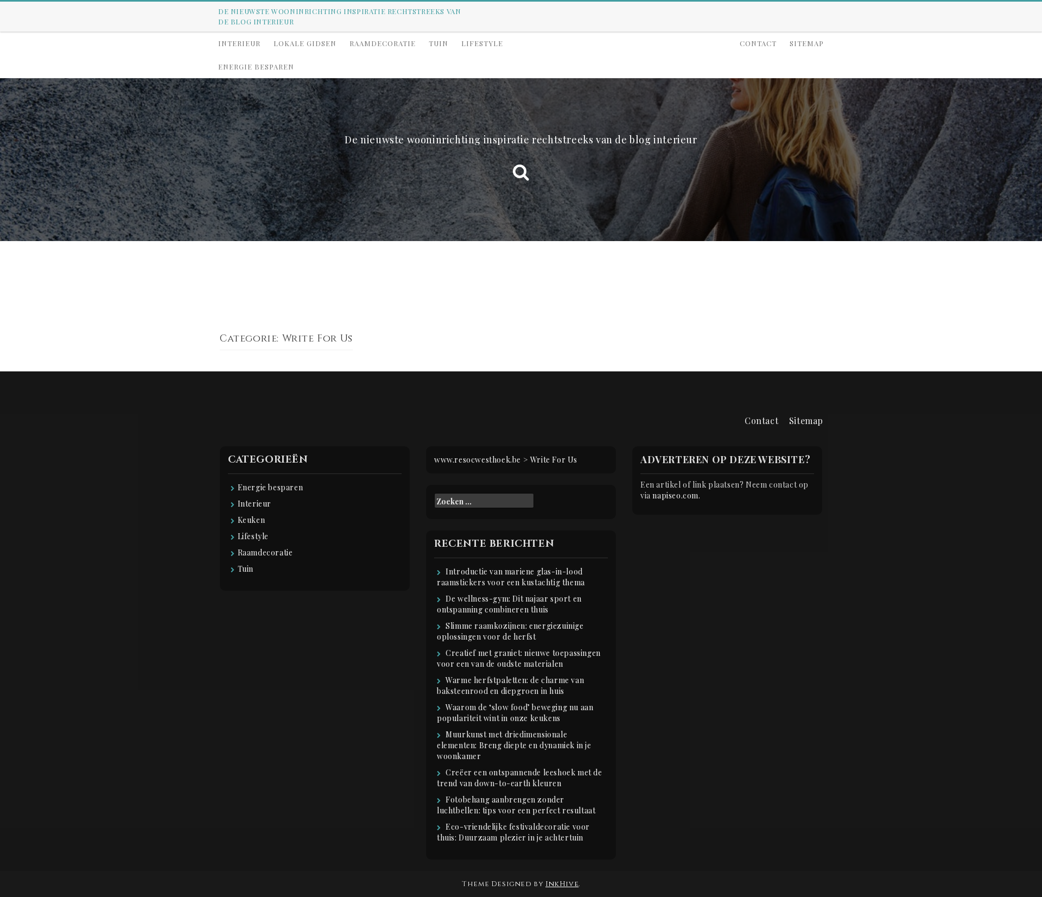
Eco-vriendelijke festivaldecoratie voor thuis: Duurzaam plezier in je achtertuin (513, 832)
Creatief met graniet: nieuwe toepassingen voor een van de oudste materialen (519, 658)
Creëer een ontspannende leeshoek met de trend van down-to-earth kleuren (519, 777)
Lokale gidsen (305, 43)
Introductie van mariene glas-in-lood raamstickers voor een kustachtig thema (511, 577)
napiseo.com (675, 495)
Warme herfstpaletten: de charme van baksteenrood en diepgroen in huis (510, 685)
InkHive (562, 884)
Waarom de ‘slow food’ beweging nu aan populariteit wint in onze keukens (515, 712)
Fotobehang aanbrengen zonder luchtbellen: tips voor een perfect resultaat (516, 805)
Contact (758, 43)
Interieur (239, 43)
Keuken (251, 520)
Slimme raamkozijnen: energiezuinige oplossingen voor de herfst (510, 631)
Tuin (438, 43)
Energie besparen (256, 66)
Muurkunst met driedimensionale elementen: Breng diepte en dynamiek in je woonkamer (514, 745)
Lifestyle (482, 43)
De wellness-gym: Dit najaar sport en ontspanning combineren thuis (509, 604)
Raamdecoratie (383, 43)
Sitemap (807, 43)
